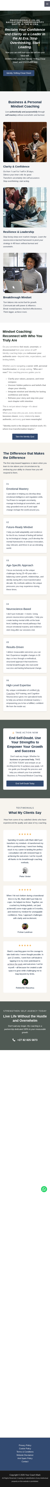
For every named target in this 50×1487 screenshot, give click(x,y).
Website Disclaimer (25, 1455)
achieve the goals (15, 964)
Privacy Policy (25, 1445)
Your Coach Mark (15, 4)
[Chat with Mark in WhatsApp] (44, 1189)
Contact (25, 1461)
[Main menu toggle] (47, 4)
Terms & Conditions (25, 1452)
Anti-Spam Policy (25, 1458)
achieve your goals (31, 766)
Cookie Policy (25, 1449)
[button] (25, 437)
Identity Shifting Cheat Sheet (19, 73)
